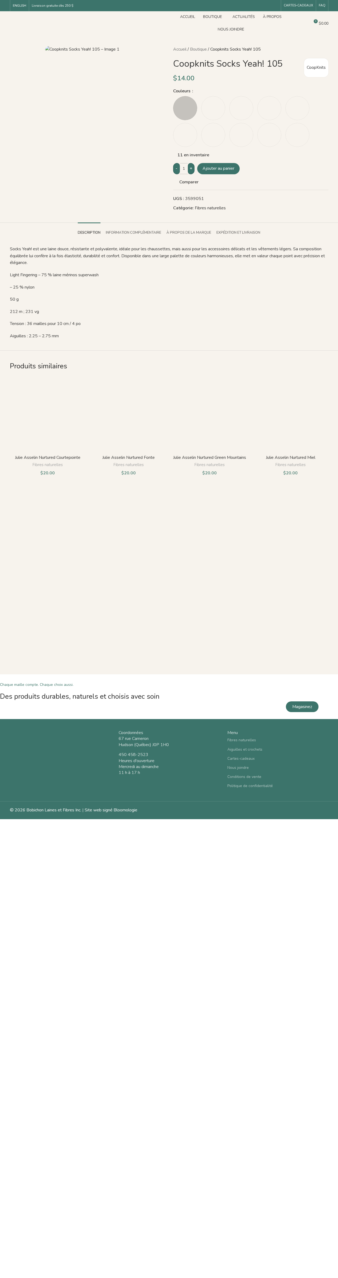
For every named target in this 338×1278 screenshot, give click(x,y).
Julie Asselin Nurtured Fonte (128, 457)
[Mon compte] (294, 23)
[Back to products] (319, 49)
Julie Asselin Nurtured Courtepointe (47, 457)
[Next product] (325, 49)
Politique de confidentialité (250, 785)
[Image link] (60, 747)
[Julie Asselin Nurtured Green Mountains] (209, 414)
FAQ (322, 5)
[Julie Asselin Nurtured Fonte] (128, 414)
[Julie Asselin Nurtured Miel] (290, 414)
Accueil (180, 49)
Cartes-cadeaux (298, 5)
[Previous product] (312, 49)
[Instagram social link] (275, 5)
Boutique (198, 49)
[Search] (303, 23)
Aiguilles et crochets (244, 749)
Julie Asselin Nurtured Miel (290, 457)
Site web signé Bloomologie (111, 810)
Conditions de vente (244, 776)
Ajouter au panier (218, 168)
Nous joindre (238, 767)
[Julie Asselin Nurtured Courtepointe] (48, 414)
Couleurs (182, 91)
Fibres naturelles (210, 208)
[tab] (89, 230)
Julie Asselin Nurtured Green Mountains (209, 457)
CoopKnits (316, 67)
